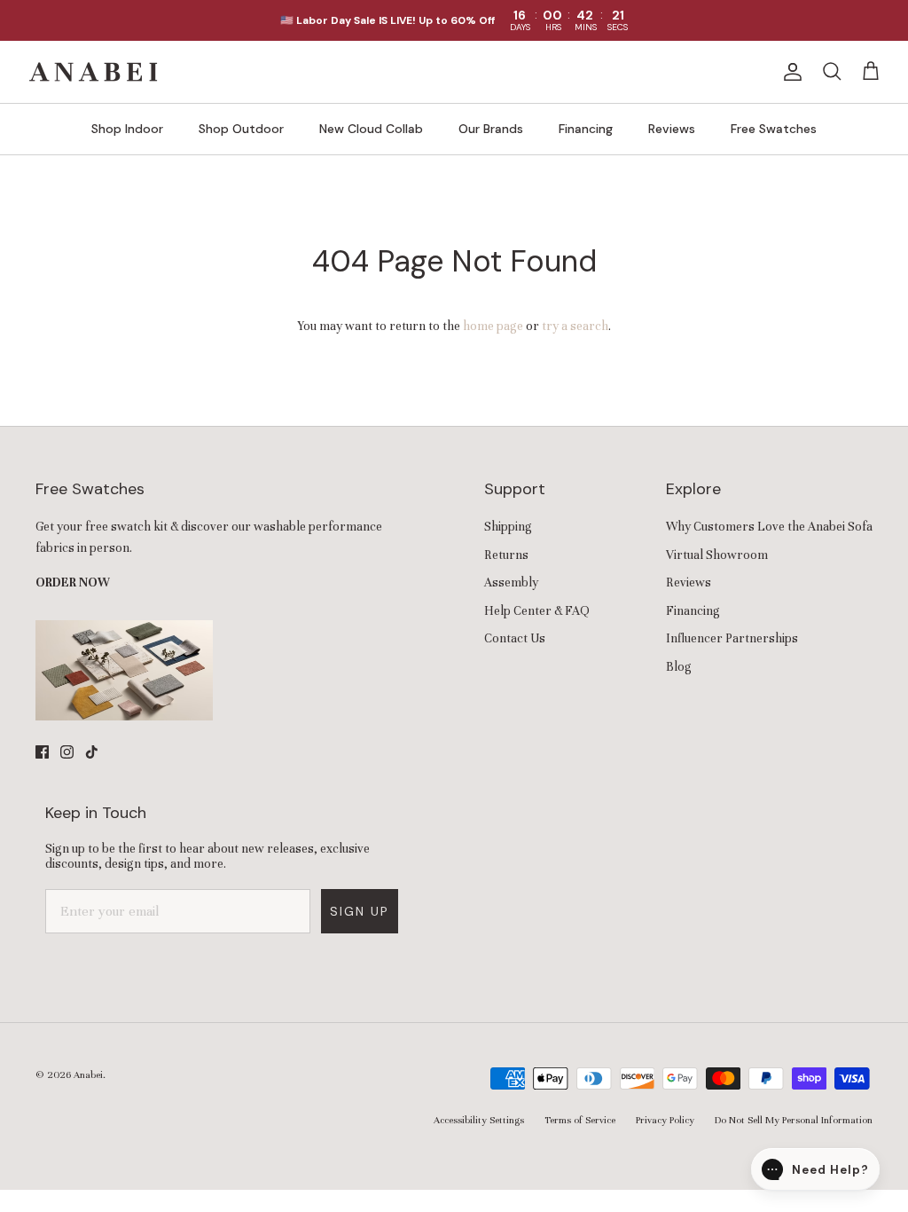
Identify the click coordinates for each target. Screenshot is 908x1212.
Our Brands (490, 129)
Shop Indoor (127, 129)
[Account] (789, 72)
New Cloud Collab (371, 129)
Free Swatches (774, 129)
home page (493, 326)
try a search (575, 326)
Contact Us (514, 638)
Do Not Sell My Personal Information (794, 1120)
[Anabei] (93, 72)
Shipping (508, 526)
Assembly (511, 582)
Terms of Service (579, 1120)
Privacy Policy (665, 1120)
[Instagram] (67, 752)
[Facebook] (42, 752)
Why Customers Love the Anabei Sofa (769, 526)
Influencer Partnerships (732, 638)
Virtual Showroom (717, 555)
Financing (586, 129)
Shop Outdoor (241, 129)
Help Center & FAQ (537, 610)
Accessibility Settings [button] (479, 1120)
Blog (679, 666)
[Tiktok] (91, 752)
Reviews (671, 129)
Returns (506, 555)
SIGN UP (359, 911)
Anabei (88, 1074)
